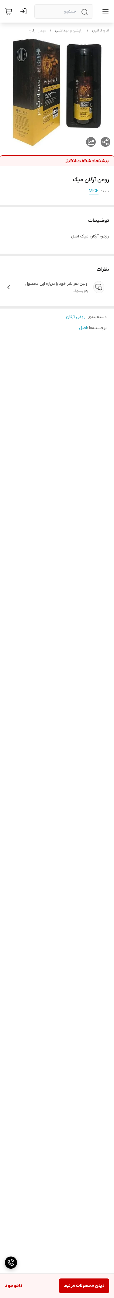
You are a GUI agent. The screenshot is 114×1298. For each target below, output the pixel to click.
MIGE (93, 191)
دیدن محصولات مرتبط (84, 1286)
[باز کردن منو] (104, 11)
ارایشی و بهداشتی (69, 30)
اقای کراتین (100, 30)
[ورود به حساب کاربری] (24, 11)
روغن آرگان (37, 30)
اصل (83, 328)
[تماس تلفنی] (11, 1262)
